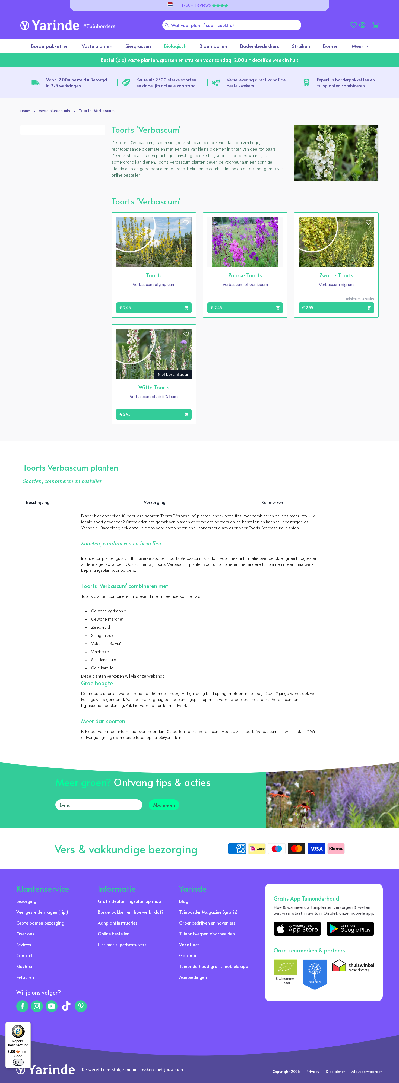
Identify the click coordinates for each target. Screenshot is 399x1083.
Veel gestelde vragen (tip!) (42, 912)
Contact (24, 955)
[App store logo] (297, 929)
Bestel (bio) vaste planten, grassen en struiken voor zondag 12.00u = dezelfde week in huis (200, 59)
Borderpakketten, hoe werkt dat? (131, 912)
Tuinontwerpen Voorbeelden (207, 933)
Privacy (312, 1071)
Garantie (188, 955)
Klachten (25, 966)
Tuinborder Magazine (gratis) (208, 912)
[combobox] (231, 25)
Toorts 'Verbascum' (97, 111)
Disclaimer (335, 1071)
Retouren (25, 977)
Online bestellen (113, 933)
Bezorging (26, 901)
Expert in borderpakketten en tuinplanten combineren (346, 82)
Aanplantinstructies (117, 923)
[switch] (18, 1062)
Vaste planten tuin (54, 111)
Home (25, 111)
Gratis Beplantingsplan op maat (130, 901)
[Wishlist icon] (186, 222)
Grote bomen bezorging (40, 923)
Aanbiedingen (193, 977)
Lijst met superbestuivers (122, 944)
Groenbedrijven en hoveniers (207, 923)
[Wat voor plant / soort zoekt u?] (167, 25)
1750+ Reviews (196, 5)
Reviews (23, 944)
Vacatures (189, 944)
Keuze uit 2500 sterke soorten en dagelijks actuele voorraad (166, 82)
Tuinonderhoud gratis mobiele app (213, 966)
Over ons (25, 933)
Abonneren (164, 805)
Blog (183, 901)
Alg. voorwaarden (367, 1071)
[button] (375, 25)
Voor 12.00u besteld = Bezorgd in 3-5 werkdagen (76, 82)
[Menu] (27, 1025)
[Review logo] (315, 974)
